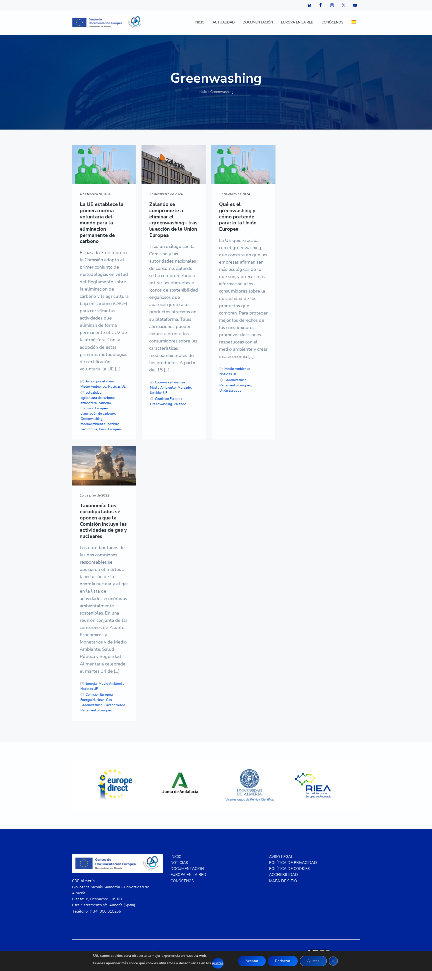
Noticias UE (117, 386)
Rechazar (282, 961)
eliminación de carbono (97, 413)
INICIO (176, 856)
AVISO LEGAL (281, 856)
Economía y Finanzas (170, 382)
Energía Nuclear (92, 700)
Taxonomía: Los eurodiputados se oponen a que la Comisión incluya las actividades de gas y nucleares (103, 521)
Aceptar (252, 961)
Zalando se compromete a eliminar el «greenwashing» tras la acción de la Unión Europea (173, 219)
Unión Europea (110, 429)
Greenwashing (91, 419)
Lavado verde (114, 705)
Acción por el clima (100, 381)
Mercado (184, 387)
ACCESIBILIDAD (283, 874)
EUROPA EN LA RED (188, 874)
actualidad (94, 392)
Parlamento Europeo (235, 385)
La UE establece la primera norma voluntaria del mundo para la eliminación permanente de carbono (102, 223)
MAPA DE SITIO (283, 880)
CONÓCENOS (182, 880)
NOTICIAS (179, 862)
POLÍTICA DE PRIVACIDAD (293, 862)
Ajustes (313, 961)
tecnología (88, 429)
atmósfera (88, 403)
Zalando (180, 404)
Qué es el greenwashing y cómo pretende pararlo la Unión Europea (237, 216)
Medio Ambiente (93, 386)
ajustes (218, 963)
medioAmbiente (93, 424)
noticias (114, 424)
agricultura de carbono (97, 398)
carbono (105, 403)
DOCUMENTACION (187, 868)
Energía (91, 683)
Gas (109, 700)
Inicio (203, 91)
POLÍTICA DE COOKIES (289, 868)
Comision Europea (94, 408)
